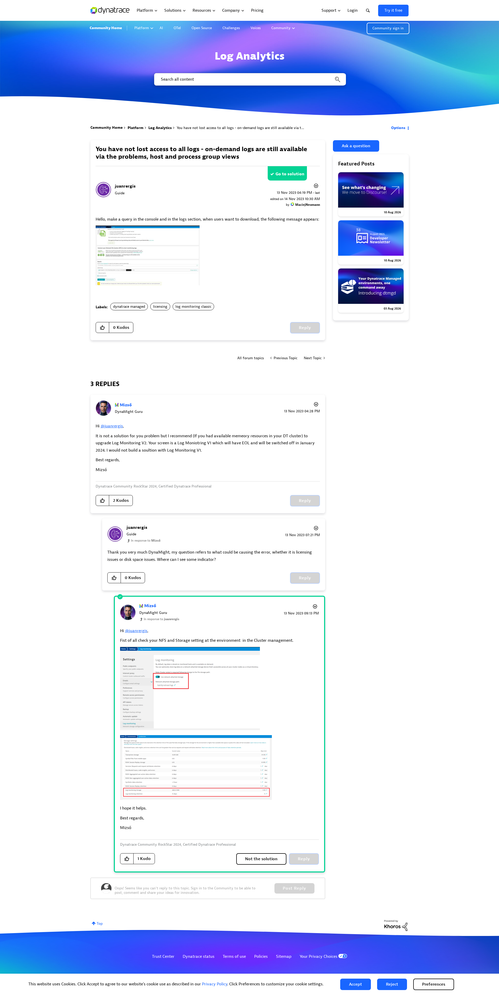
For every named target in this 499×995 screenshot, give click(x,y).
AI (161, 28)
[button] (355, 984)
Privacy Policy (214, 984)
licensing (160, 306)
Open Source (202, 28)
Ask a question (356, 146)
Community (281, 28)
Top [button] (100, 923)
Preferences (433, 984)
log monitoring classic (193, 306)
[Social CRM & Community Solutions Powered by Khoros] (396, 925)
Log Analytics (160, 128)
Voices (256, 28)
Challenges (231, 28)
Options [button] (398, 128)
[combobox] (249, 79)
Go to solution (289, 174)
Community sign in (388, 28)
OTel (177, 28)
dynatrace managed (129, 306)
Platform (141, 28)
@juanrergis (112, 426)
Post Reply (294, 888)
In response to (145, 540)
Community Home (106, 28)
